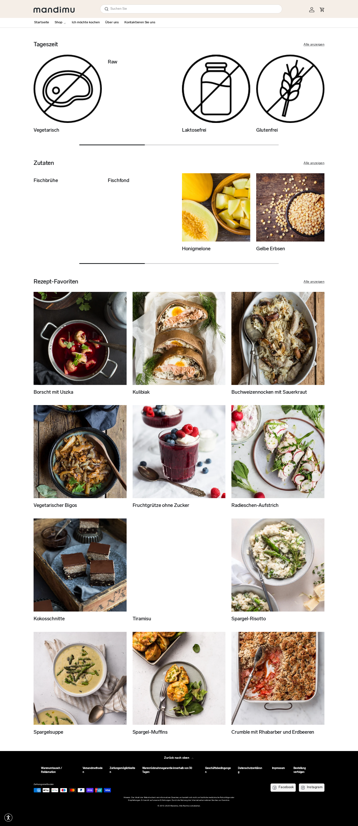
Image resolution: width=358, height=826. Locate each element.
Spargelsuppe (48, 732)
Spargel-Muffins (150, 732)
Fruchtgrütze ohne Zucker (161, 505)
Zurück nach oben (177, 757)
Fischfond (118, 180)
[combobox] (191, 9)
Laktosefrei (194, 130)
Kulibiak (141, 392)
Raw (112, 62)
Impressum (278, 768)
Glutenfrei (267, 130)
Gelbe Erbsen (270, 249)
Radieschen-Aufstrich (255, 505)
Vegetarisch (46, 130)
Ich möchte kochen (86, 22)
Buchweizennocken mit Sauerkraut (269, 392)
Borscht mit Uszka (53, 392)
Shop (58, 22)
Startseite (41, 22)
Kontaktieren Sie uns (139, 22)
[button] (8, 817)
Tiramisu (142, 619)
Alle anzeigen (314, 44)
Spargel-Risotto (248, 619)
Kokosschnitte (49, 619)
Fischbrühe (46, 180)
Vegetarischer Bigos (55, 505)
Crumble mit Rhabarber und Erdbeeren (272, 732)
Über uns (112, 22)
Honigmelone (196, 249)
